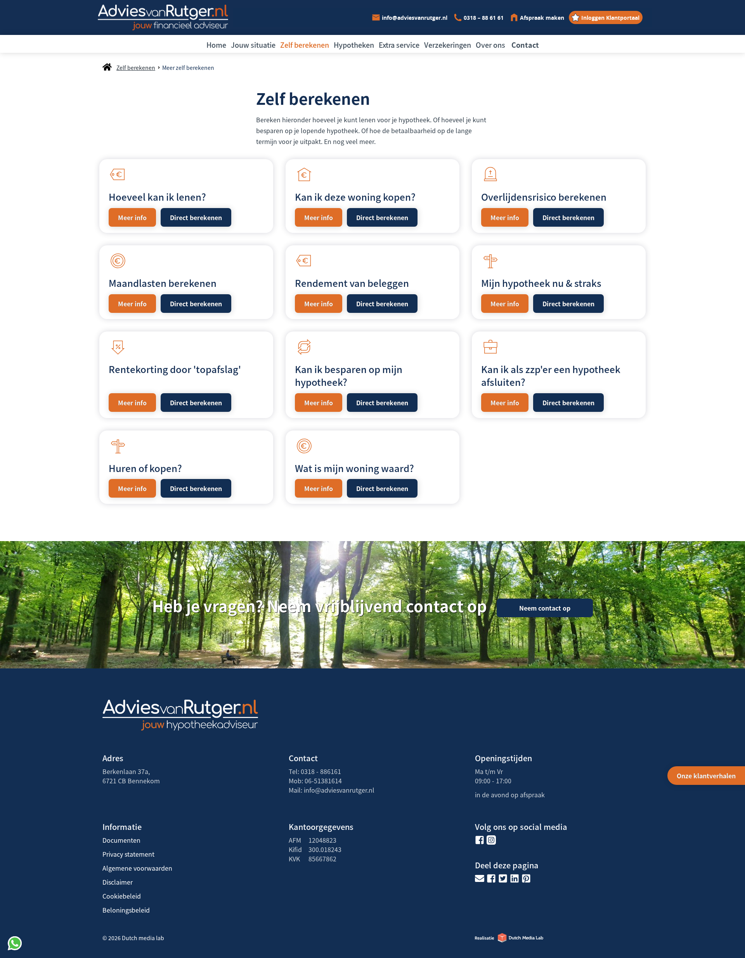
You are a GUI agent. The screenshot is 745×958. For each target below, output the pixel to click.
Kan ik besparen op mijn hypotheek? (348, 375)
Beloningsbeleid (126, 910)
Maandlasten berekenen (163, 283)
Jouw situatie (253, 45)
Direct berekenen (196, 217)
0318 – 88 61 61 (484, 17)
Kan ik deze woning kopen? (355, 196)
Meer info (132, 217)
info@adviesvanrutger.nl (414, 17)
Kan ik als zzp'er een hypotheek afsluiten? (550, 375)
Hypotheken (354, 45)
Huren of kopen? (145, 468)
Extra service (399, 45)
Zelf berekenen (304, 45)
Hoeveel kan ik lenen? (157, 196)
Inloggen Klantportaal (610, 17)
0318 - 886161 (321, 771)
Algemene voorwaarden (137, 868)
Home (216, 45)
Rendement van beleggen (352, 283)
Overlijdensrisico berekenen (543, 196)
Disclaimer (117, 882)
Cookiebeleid (121, 896)
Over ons (490, 45)
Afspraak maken (542, 17)
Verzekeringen (447, 45)
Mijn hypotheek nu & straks (541, 283)
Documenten (121, 840)
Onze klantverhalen (706, 775)
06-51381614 (323, 780)
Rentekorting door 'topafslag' (175, 369)
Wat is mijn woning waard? (354, 468)
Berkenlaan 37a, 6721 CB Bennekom (131, 776)
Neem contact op (544, 608)
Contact (525, 45)
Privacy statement (128, 854)
